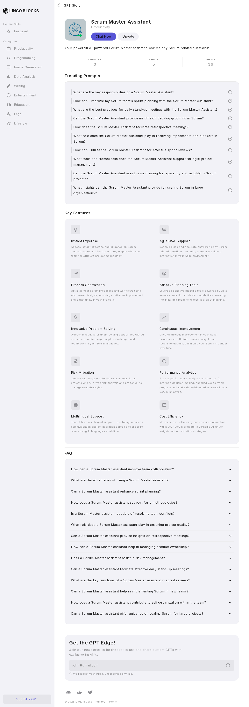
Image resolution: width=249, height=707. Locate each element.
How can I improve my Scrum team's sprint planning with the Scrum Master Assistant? (143, 101)
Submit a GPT (27, 699)
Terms (113, 701)
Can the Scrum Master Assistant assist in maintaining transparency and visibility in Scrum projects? (144, 176)
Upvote (128, 36)
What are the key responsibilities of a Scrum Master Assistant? (123, 92)
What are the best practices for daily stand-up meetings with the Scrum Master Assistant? (145, 109)
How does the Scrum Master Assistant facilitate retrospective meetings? (131, 127)
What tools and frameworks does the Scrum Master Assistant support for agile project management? (142, 161)
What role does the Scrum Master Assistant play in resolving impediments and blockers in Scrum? (145, 138)
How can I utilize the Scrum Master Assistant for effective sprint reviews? (132, 150)
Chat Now (103, 36)
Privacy (100, 701)
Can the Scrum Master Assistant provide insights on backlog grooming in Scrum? (138, 118)
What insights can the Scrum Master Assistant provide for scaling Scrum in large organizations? (138, 190)
